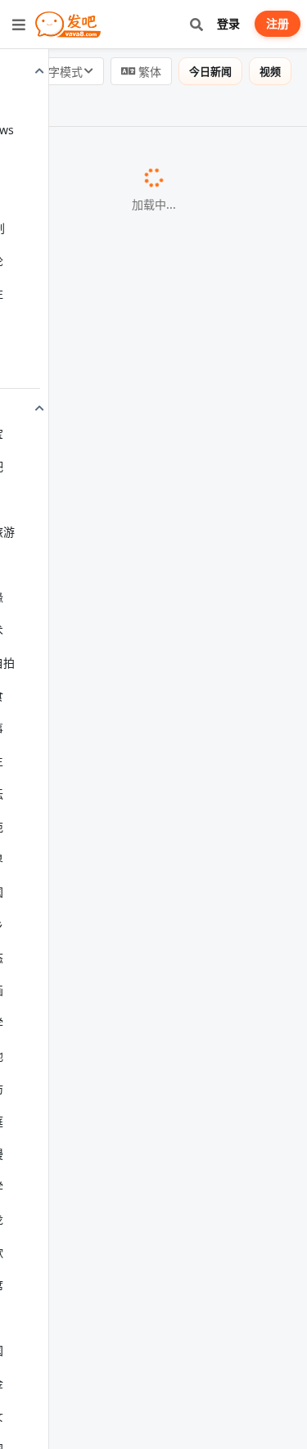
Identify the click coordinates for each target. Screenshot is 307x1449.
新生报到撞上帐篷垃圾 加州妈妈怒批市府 (132, 1211)
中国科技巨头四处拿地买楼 (91, 1018)
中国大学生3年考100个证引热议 (106, 471)
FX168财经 (81, 239)
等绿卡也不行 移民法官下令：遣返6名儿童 (136, 851)
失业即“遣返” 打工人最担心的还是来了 (124, 535)
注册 (277, 23)
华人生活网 (56, 703)
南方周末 (51, 1102)
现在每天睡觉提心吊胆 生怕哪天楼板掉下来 (139, 768)
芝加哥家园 (56, 870)
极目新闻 (90, 1396)
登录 (228, 23)
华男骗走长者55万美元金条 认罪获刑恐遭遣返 (146, 684)
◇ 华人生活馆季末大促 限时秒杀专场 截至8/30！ (136, 630)
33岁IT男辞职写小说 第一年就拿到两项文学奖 (145, 1083)
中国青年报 (243, 471)
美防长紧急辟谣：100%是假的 (101, 156)
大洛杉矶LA (57, 406)
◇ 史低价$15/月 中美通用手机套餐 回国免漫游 (150, 1167)
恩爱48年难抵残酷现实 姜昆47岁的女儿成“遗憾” (152, 304)
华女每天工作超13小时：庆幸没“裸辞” (123, 934)
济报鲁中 (51, 323)
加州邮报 (51, 1229)
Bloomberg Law (68, 555)
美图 (21, 105)
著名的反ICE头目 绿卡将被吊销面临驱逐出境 (142, 387)
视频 (270, 71)
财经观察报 (214, 1018)
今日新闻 (210, 71)
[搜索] (196, 24)
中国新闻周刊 (62, 786)
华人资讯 (51, 1313)
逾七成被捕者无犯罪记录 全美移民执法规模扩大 (152, 1294)
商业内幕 (51, 953)
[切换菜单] (19, 24)
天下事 (222, 156)
